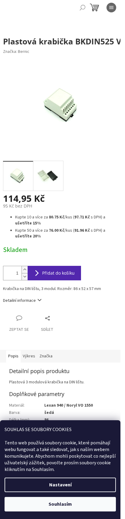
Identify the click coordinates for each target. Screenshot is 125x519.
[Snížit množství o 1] (25, 276)
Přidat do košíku (58, 273)
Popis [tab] (13, 356)
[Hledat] (82, 8)
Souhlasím (60, 504)
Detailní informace (19, 301)
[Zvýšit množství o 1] (25, 269)
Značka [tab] (45, 356)
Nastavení (60, 485)
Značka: (16, 52)
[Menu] (111, 8)
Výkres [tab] (29, 356)
